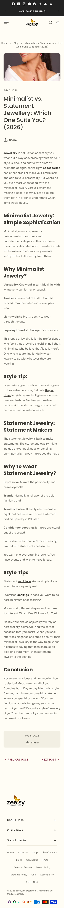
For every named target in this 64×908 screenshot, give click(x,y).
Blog (16, 43)
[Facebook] (18, 3)
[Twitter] (24, 3)
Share (13, 140)
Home (4, 43)
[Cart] (57, 22)
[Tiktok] (40, 3)
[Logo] (32, 22)
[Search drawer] (50, 22)
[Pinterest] (34, 3)
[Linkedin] (50, 3)
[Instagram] (13, 3)
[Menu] (6, 22)
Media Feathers (15, 893)
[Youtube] (29, 3)
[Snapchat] (45, 3)
